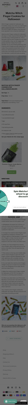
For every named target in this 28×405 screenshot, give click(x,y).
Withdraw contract (21, 403)
